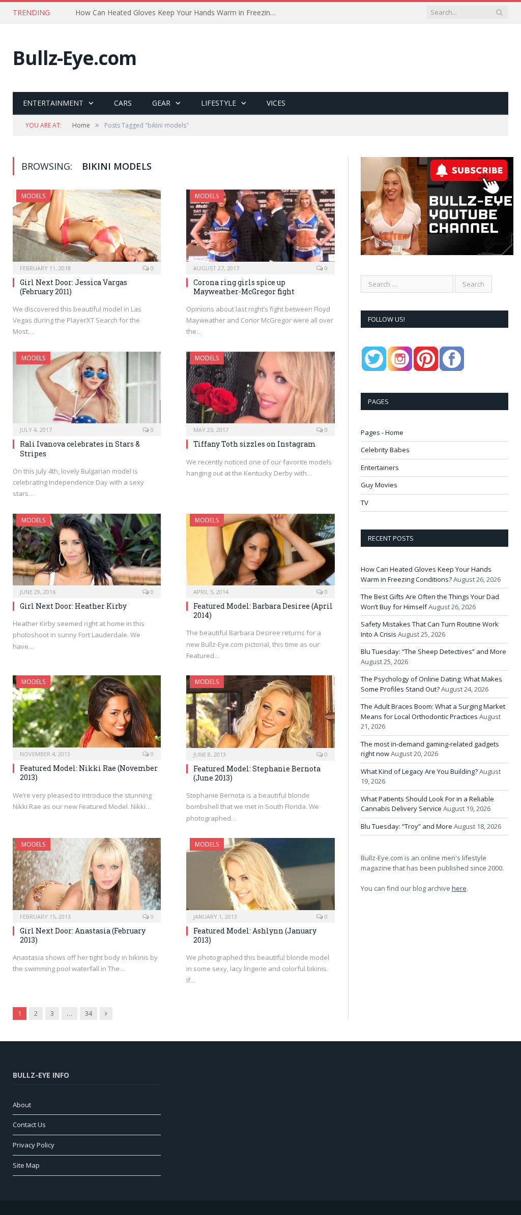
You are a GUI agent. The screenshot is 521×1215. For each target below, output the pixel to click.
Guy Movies (379, 484)
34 (88, 1013)
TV (364, 502)
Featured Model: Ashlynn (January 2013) (254, 935)
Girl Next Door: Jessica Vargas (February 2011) (73, 286)
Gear (161, 103)
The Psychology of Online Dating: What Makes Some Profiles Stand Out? (431, 684)
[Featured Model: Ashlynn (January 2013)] (260, 877)
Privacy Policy (33, 1144)
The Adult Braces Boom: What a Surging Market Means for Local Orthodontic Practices (433, 711)
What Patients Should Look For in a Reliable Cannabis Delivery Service (427, 804)
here (459, 888)
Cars (123, 103)
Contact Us (29, 1124)
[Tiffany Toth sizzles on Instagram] (260, 391)
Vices (276, 103)
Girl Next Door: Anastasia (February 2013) (83, 935)
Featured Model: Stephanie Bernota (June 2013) (257, 773)
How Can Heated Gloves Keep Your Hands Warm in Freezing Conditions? (426, 574)
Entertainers (380, 467)
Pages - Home (382, 432)
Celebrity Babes (385, 449)
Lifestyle (218, 103)
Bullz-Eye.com (74, 58)
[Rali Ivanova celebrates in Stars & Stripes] (87, 391)
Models (33, 196)
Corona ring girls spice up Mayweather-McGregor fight (244, 286)
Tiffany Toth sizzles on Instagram (254, 444)
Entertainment (53, 103)
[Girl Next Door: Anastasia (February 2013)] (87, 877)
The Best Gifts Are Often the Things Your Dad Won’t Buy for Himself (179, 12)
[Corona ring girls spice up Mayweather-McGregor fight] (260, 229)
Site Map (26, 1165)
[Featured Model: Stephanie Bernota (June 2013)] (260, 714)
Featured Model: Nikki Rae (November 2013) (89, 772)
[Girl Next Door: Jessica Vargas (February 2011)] (87, 229)
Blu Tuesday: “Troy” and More (406, 826)
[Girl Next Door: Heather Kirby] (87, 552)
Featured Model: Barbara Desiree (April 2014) (263, 610)
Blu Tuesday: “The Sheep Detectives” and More (433, 651)
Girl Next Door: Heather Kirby (73, 606)
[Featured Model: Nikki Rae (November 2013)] (87, 714)
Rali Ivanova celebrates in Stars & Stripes (80, 448)
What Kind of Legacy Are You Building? (419, 771)
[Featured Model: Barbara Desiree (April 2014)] (260, 553)
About (22, 1104)
